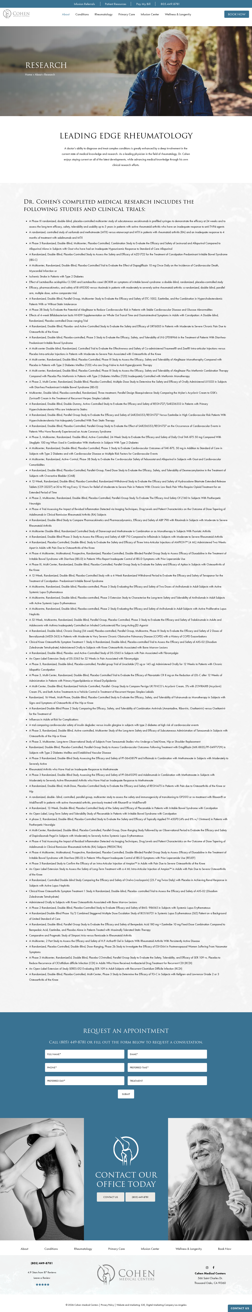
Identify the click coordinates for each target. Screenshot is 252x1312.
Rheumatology (83, 1249)
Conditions (51, 1249)
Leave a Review (42, 1278)
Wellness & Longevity (189, 1249)
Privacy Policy (107, 1304)
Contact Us (240, 1308)
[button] (110, 1197)
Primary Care (116, 1249)
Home (28, 74)
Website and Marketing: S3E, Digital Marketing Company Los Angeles (151, 1304)
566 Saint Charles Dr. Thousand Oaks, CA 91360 (210, 1278)
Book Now (224, 1249)
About (38, 74)
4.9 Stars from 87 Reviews (42, 1272)
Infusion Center (150, 1249)
